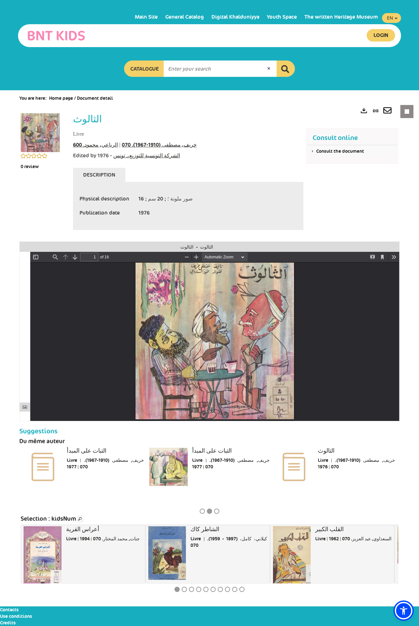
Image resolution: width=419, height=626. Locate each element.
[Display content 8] (227, 589)
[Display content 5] (206, 589)
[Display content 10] (242, 589)
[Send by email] (387, 111)
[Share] (377, 247)
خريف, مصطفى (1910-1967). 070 (159, 144)
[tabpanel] (188, 206)
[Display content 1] (202, 511)
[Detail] (386, 247)
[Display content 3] (216, 511)
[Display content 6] (213, 589)
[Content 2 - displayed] (209, 511)
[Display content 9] (234, 589)
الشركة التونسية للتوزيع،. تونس (146, 155)
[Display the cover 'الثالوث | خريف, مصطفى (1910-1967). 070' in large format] (40, 132)
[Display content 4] (198, 589)
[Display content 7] (220, 589)
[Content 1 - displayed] (177, 589)
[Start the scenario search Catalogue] (286, 69)
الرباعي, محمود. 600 (95, 144)
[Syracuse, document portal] (56, 35)
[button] (144, 69)
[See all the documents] (80, 519)
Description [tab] (99, 174)
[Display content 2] (184, 589)
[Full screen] (394, 247)
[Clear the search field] (269, 69)
